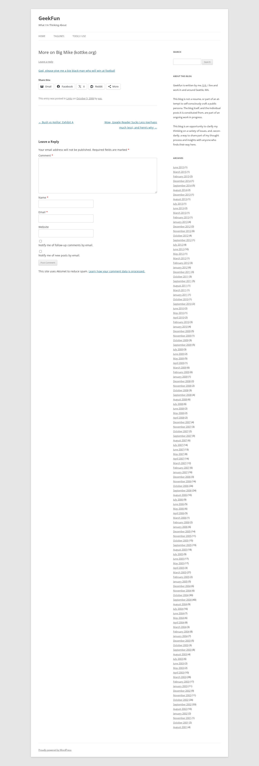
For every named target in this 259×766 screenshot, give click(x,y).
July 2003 (178, 659)
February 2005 (181, 577)
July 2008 (178, 404)
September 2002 (182, 704)
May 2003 (178, 668)
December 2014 (182, 181)
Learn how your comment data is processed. (117, 271)
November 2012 (182, 231)
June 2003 (178, 663)
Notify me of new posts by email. (59, 255)
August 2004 (180, 604)
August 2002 (180, 709)
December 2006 (182, 476)
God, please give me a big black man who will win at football (76, 70)
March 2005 (179, 572)
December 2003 (182, 640)
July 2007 (178, 445)
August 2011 (180, 285)
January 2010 (180, 326)
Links (69, 98)
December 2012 (182, 226)
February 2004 (181, 631)
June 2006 (178, 504)
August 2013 (180, 199)
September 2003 (182, 649)
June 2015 (178, 167)
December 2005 (182, 531)
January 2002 (180, 713)
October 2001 (180, 722)
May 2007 (178, 454)
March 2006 (179, 517)
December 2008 (182, 381)
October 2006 (180, 486)
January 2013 (180, 222)
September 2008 (182, 395)
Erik (204, 85)
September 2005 (182, 545)
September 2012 (182, 240)
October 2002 (180, 700)
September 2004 (182, 599)
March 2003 (179, 677)
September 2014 (182, 185)
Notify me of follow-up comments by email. (65, 245)
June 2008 (178, 408)
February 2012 (181, 263)
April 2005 (178, 568)
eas (100, 98)
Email (43, 212)
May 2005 (178, 563)
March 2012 (179, 258)
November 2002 (182, 695)
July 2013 (178, 203)
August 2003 (180, 654)
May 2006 (178, 508)
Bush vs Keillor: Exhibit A (55, 122)
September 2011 (182, 281)
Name (43, 197)
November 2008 (182, 385)
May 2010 (178, 313)
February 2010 (181, 322)
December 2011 (182, 272)
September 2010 (182, 304)
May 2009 (178, 358)
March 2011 (179, 290)
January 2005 (180, 581)
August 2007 (180, 440)
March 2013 (179, 212)
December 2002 (182, 690)
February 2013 (181, 217)
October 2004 (180, 595)
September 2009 (182, 344)
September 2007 (182, 436)
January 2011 (180, 294)
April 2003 (178, 672)
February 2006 (181, 522)
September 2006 (182, 490)
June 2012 (178, 249)
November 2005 (182, 536)
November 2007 (182, 426)
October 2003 (180, 645)
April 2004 (178, 622)
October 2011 (180, 276)
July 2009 (178, 349)
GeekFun (49, 18)
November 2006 (182, 481)
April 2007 (178, 458)
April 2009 (178, 363)
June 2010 (178, 308)
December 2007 (182, 422)
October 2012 (180, 235)
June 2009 (178, 354)
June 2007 (178, 449)
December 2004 (182, 586)
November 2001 (182, 718)
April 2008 (178, 417)
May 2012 (178, 253)
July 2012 (178, 244)
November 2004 (182, 590)
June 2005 (178, 558)
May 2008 (178, 413)
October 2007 (180, 431)
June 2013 (178, 208)
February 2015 (181, 176)
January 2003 (180, 686)
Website (43, 227)
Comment (45, 155)
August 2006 (180, 495)
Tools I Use (79, 36)
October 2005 (180, 540)
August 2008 (180, 399)
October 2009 (180, 340)
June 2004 (178, 613)
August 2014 (180, 190)
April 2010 (178, 317)
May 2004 (178, 618)
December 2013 (182, 194)
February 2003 (181, 681)
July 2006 (178, 499)
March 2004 (179, 627)
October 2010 (180, 299)
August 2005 (180, 549)
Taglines (59, 36)
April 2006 (178, 513)
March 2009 (179, 367)
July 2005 (178, 554)
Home (41, 36)
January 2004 (180, 636)
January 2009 (180, 376)
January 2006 (180, 527)
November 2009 (182, 335)
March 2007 (179, 463)
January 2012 (180, 267)
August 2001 (180, 727)
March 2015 (179, 172)
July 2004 (178, 608)
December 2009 (182, 331)
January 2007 (180, 472)
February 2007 (181, 467)
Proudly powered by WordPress (54, 750)
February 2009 (181, 372)
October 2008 (180, 390)
